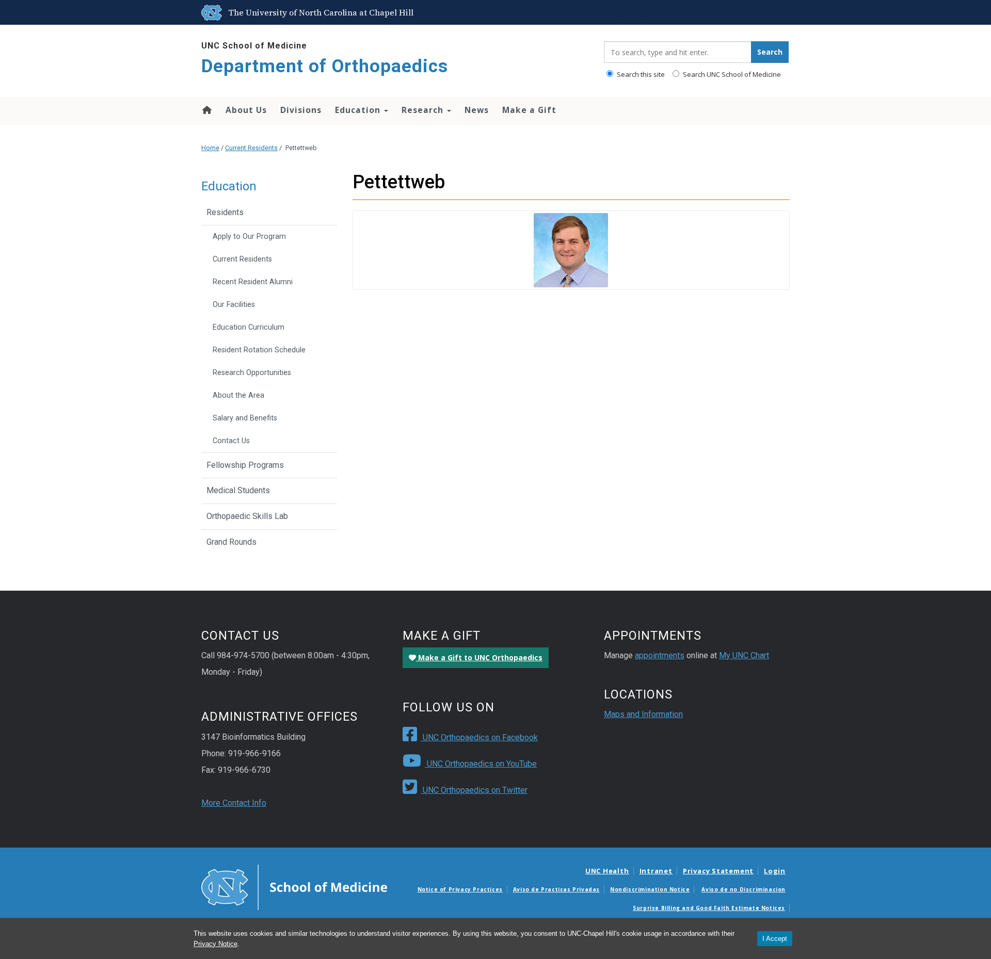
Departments (655, 12)
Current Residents (251, 148)
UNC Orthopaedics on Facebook (479, 737)
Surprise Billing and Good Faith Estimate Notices (709, 908)
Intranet (656, 870)
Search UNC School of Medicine (731, 74)
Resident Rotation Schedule (259, 350)
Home (206, 109)
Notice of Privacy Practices (460, 889)
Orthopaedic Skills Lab (247, 516)
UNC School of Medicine (254, 46)
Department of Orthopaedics (324, 66)
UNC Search (765, 12)
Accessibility (513, 12)
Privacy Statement (718, 870)
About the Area (238, 395)
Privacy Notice (215, 944)
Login (775, 870)
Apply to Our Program (249, 236)
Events (551, 12)
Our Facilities (234, 304)
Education (359, 110)
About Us (246, 110)
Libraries (585, 12)
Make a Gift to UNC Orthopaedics (479, 657)
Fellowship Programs (245, 465)
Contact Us (231, 440)
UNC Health (607, 870)
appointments (659, 655)
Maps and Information (643, 714)
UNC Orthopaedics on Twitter (474, 790)
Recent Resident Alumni (253, 282)
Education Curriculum (248, 327)
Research (424, 110)
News (477, 110)
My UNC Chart (744, 655)
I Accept (774, 938)
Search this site (640, 74)
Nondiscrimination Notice (650, 889)
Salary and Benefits (245, 418)
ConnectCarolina (711, 12)
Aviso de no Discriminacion (743, 889)
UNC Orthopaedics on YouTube (481, 764)
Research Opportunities (252, 372)
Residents (225, 212)
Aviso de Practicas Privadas (556, 889)
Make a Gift (529, 110)
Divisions (301, 110)
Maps (617, 12)
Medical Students (238, 490)
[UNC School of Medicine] (294, 886)
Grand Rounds (231, 542)
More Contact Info (233, 803)
